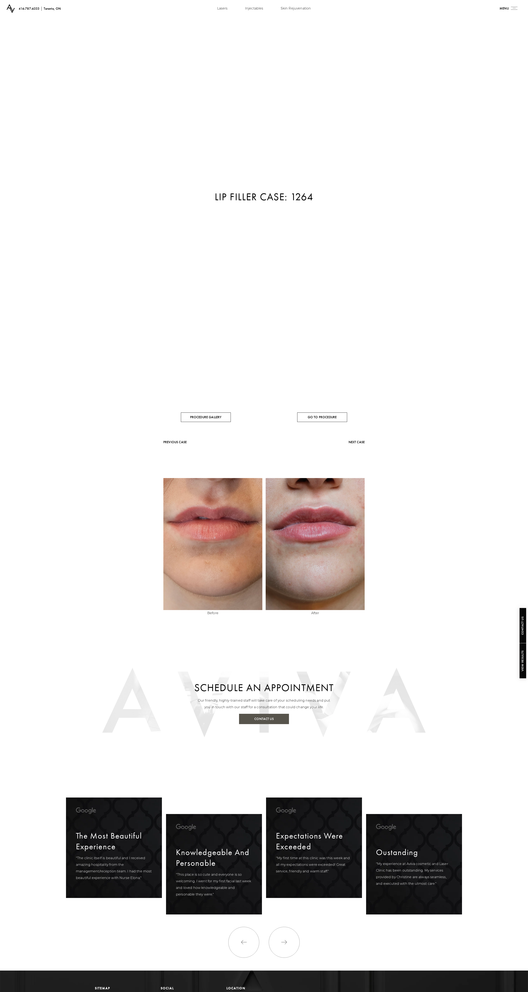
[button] (243, 942)
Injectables (254, 8)
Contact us (264, 719)
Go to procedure (322, 417)
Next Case (357, 442)
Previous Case (175, 442)
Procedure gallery (206, 417)
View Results (522, 660)
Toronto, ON (52, 8)
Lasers (222, 8)
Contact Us (522, 625)
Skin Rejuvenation (296, 8)
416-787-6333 (29, 8)
